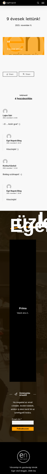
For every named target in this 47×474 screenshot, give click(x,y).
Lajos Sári (7, 116)
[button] (43, 3)
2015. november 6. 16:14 (14, 143)
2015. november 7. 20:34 (14, 193)
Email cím (17, 419)
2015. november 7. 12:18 (10, 168)
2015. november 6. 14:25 (10, 118)
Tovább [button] (20, 232)
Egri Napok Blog (14, 141)
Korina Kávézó (9, 166)
